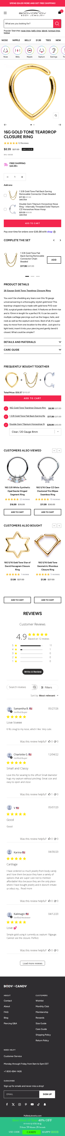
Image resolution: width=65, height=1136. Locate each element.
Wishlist (40, 1000)
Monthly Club (42, 1006)
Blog (6, 1017)
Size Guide (41, 1023)
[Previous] (5, 125)
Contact (8, 1000)
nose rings (25, 30)
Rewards (40, 1017)
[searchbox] (19, 687)
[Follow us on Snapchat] (45, 1104)
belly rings (36, 30)
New (58, 40)
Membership (42, 1012)
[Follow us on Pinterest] (26, 1104)
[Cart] (59, 13)
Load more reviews (32, 963)
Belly (28, 40)
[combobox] (44, 695)
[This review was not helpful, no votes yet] (55, 741)
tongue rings (54, 30)
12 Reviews (23, 143)
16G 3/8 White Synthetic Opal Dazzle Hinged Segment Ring (17, 491)
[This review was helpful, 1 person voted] (49, 794)
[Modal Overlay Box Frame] (32, 1126)
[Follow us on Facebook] (7, 1104)
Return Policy (42, 1040)
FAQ (6, 1012)
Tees (48, 40)
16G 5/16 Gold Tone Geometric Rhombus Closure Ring (47, 566)
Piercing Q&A (10, 1023)
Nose (5, 40)
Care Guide (41, 1029)
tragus (7, 33)
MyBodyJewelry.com (32, 1116)
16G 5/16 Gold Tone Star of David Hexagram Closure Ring (17, 566)
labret (44, 30)
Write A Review (32, 671)
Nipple (16, 40)
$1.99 (38, 40)
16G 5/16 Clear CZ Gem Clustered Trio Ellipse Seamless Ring (47, 491)
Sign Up (47, 1094)
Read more (26, 888)
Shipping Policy (43, 1034)
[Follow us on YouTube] (32, 1104)
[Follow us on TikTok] (38, 1104)
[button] (54, 451)
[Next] (60, 125)
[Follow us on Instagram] (19, 1104)
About (7, 1006)
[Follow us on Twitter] (13, 1104)
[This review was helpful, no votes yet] (49, 741)
